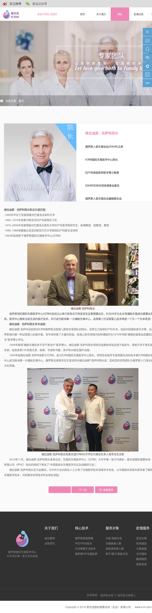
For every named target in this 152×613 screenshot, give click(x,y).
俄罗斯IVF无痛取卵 (86, 554)
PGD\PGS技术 (83, 543)
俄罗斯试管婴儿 (127, 595)
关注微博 (15, 3)
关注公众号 (39, 3)
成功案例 (49, 538)
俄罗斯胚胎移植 (84, 538)
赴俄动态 (138, 14)
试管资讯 (49, 543)
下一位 (83, 490)
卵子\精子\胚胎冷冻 (117, 554)
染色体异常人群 (115, 548)
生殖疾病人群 (113, 543)
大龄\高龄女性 (114, 538)
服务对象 (112, 527)
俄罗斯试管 (106, 595)
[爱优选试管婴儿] (12, 14)
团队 (120, 14)
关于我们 (101, 14)
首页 (82, 14)
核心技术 (81, 527)
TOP (147, 83)
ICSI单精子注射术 (85, 548)
